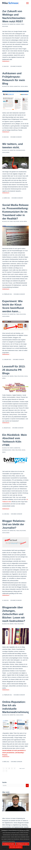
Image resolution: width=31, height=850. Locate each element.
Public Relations (14, 221)
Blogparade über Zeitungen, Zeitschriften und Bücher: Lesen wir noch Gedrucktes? (13, 614)
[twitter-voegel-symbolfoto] (15, 163)
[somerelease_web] (15, 236)
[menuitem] (27, 3)
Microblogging (20, 150)
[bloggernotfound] (15, 542)
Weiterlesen (5, 61)
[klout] (15, 325)
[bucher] (15, 636)
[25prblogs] (15, 387)
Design (11, 86)
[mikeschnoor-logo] (12, 3)
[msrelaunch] (15, 100)
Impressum (26, 841)
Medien (18, 24)
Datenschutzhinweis (19, 841)
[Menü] (27, 3)
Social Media (24, 86)
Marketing (13, 24)
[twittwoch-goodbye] (15, 463)
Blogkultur (5, 24)
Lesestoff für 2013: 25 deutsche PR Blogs (13, 370)
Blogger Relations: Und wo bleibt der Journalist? (13, 524)
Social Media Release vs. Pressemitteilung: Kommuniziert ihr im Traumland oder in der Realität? (15, 211)
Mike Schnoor (17, 66)
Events (12, 447)
